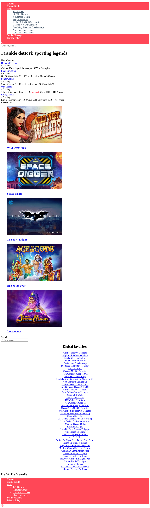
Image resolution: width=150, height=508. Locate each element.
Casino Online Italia (75, 397)
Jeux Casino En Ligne (75, 432)
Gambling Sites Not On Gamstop (28, 27)
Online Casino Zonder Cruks (75, 384)
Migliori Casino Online (75, 358)
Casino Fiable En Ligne (75, 461)
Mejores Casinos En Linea (75, 469)
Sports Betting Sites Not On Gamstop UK (75, 379)
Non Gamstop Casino (23, 30)
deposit (35, 92)
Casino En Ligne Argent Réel (75, 451)
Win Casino (6, 86)
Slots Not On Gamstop (75, 376)
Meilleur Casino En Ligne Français (75, 448)
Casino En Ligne (75, 416)
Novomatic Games (21, 17)
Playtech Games (20, 19)
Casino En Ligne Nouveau (75, 443)
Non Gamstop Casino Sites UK (75, 387)
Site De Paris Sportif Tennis (75, 434)
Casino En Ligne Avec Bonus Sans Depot (75, 440)
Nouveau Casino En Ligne (75, 456)
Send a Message (14, 35)
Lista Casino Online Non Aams (75, 421)
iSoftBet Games (20, 14)
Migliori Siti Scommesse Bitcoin (75, 445)
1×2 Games (18, 11)
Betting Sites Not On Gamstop (27, 22)
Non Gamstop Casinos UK (75, 374)
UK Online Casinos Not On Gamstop (75, 418)
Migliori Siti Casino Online (75, 355)
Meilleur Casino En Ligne (75, 453)
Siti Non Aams (75, 368)
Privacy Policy (14, 38)
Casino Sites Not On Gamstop (75, 408)
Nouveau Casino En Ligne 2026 (75, 458)
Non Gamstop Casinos (23, 32)
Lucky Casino (7, 94)
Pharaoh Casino (8, 71)
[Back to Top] (2, 505)
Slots (9, 9)
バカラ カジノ (75, 437)
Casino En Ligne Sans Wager (75, 466)
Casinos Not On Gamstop (25, 24)
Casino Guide (13, 6)
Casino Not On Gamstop (75, 363)
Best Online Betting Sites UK (75, 405)
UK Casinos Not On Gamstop (75, 366)
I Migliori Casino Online (75, 424)
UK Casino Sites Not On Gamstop (75, 411)
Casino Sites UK (75, 395)
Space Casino (7, 79)
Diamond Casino (9, 63)
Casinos (10, 3)
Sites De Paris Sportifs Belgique (75, 429)
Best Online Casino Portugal (75, 392)
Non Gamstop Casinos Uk (75, 381)
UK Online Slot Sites (75, 400)
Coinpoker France (75, 464)
